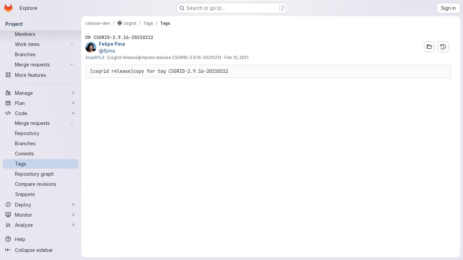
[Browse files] (429, 46)
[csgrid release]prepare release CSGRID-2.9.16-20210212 (164, 57)
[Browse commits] (443, 46)
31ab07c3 (94, 57)
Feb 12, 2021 (236, 57)
